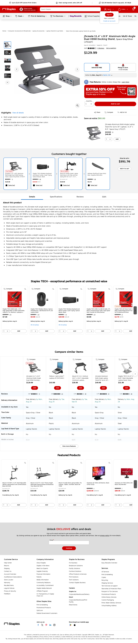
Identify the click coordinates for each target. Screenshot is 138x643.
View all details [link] (18, 113)
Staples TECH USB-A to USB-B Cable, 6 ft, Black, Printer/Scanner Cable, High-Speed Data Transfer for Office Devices (98, 310)
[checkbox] (15, 185)
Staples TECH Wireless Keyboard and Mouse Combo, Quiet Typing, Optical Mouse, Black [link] (42, 175)
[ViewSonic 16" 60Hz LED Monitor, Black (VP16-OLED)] (99, 473)
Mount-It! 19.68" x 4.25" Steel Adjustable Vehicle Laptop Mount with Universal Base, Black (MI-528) (14, 484)
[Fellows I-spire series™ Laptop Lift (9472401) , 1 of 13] (57, 368)
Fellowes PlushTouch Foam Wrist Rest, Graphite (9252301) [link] (97, 174)
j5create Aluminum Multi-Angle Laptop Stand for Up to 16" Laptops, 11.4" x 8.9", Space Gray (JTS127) (120, 126)
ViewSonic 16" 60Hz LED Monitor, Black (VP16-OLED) (98, 483)
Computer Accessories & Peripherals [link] (19, 31)
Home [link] (4, 31)
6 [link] (12, 179)
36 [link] (131, 394)
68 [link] (95, 179)
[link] (23, 3)
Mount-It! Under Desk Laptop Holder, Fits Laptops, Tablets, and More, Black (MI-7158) (70, 484)
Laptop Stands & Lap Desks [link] (54, 31)
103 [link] (10, 314)
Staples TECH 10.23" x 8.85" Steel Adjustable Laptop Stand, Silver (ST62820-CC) (125, 378)
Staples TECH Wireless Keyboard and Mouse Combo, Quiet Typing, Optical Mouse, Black (69, 310)
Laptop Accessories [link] (38, 31)
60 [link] (40, 179)
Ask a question (111, 48)
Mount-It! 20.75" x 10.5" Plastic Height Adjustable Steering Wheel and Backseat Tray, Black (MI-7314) (42, 484)
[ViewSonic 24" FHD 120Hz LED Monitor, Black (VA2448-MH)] (127, 473)
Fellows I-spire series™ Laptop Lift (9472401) (56, 377)
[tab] (32, 197)
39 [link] (85, 394)
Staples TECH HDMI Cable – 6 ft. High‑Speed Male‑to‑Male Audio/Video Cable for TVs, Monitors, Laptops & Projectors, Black (13, 310)
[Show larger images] (77, 105)
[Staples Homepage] (9, 9)
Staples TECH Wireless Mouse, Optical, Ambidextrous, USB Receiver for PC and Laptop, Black (42, 310)
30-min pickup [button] (35, 325)
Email (52, 540)
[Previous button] (16, 69)
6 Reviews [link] (100, 48)
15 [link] (62, 394)
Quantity (89, 101)
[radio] (97, 67)
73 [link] (112, 132)
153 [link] (38, 314)
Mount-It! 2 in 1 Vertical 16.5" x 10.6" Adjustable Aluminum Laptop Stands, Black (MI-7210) (80, 378)
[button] (98, 9)
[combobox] (70, 9)
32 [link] (122, 314)
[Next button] (7, 82)
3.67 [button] (85, 48)
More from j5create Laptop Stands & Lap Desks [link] (81, 31)
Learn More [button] (125, 82)
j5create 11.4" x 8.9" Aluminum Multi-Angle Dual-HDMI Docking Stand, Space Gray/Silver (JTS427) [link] (15, 175)
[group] (14, 310)
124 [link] (94, 314)
